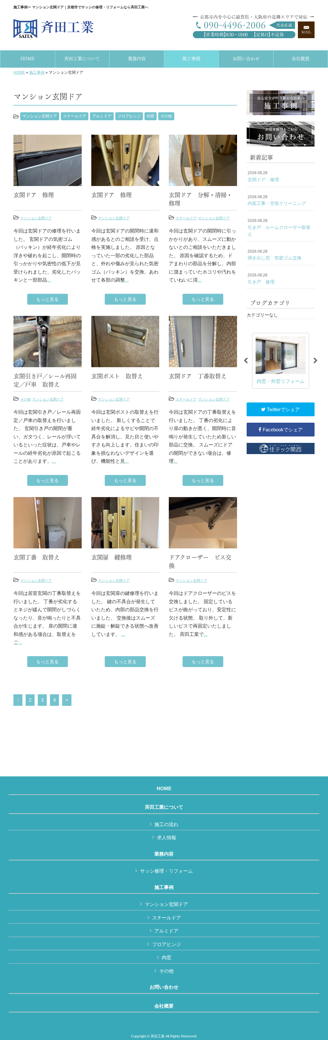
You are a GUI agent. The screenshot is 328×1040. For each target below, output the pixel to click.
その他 (166, 116)
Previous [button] (245, 361)
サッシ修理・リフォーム (166, 871)
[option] (280, 361)
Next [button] (315, 361)
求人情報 (166, 837)
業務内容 (164, 854)
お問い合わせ (164, 987)
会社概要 (164, 1006)
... (49, 280)
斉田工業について (164, 807)
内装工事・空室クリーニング (277, 200)
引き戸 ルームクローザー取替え (279, 227)
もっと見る (47, 299)
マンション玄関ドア (39, 116)
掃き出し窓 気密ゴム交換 (274, 255)
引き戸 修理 (261, 278)
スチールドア (74, 116)
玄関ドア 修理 (263, 176)
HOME (19, 72)
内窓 (150, 116)
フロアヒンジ (129, 116)
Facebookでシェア (282, 429)
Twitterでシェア (283, 409)
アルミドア (101, 116)
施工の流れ (166, 824)
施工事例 (37, 72)
